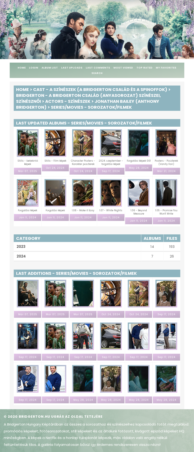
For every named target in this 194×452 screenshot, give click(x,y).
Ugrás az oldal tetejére (77, 416)
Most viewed (123, 67)
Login (33, 67)
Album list (50, 67)
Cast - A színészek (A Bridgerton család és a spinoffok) (100, 89)
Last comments (98, 67)
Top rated (145, 67)
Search (97, 73)
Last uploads (72, 67)
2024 (21, 256)
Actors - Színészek (67, 101)
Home (22, 67)
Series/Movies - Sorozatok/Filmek (91, 107)
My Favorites (166, 67)
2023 (21, 246)
